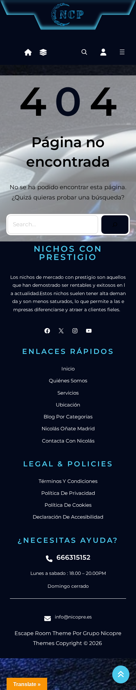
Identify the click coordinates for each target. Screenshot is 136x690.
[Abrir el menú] (122, 52)
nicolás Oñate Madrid (68, 428)
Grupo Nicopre (102, 633)
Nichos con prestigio (68, 253)
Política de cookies (68, 505)
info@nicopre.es (73, 617)
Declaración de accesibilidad (68, 517)
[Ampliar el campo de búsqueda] (84, 52)
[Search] (114, 224)
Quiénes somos (68, 380)
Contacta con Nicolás (68, 441)
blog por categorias (68, 416)
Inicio (68, 369)
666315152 (73, 557)
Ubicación (68, 405)
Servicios (68, 393)
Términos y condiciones (68, 481)
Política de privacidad (68, 493)
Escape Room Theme (43, 633)
